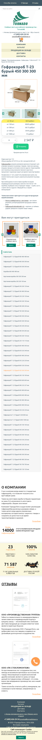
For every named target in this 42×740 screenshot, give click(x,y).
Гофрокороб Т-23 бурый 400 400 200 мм (16, 459)
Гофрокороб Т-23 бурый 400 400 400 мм (16, 256)
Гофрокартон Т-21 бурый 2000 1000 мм (16, 420)
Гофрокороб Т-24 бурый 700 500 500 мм (16, 311)
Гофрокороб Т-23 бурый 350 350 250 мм (16, 439)
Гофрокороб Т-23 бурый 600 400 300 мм (16, 346)
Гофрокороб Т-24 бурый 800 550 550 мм (16, 365)
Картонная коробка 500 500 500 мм (15, 276)
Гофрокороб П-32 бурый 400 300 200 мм (16, 449)
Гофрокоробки (6, 164)
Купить (11, 245)
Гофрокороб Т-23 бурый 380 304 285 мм (16, 331)
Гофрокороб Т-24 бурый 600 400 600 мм (16, 390)
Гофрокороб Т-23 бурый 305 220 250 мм (16, 360)
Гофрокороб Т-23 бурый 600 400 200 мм (16, 355)
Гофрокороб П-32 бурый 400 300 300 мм (16, 454)
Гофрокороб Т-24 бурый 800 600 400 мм (16, 395)
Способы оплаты (10, 3)
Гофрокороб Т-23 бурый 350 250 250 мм (16, 410)
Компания (21, 44)
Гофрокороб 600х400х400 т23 (14, 206)
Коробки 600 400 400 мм (11, 271)
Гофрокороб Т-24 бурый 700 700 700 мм (16, 464)
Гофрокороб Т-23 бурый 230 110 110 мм (16, 341)
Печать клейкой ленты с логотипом (17, 200)
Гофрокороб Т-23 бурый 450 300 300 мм (16, 370)
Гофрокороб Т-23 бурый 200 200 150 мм (16, 286)
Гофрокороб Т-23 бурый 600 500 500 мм (16, 321)
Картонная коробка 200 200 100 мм (15, 281)
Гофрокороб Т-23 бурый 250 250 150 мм (16, 296)
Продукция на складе (21, 50)
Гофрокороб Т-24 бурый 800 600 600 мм (16, 380)
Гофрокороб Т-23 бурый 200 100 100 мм (16, 425)
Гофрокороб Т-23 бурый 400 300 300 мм (16, 261)
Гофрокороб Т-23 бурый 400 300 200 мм (16, 316)
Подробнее (36, 521)
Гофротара (7, 252)
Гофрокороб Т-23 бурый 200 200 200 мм (16, 326)
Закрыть (21, 737)
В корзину (22, 146)
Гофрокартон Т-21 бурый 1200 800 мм (16, 415)
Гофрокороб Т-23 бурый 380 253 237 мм (16, 385)
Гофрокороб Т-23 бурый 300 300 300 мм (16, 266)
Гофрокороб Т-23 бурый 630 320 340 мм (16, 350)
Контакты (21, 56)
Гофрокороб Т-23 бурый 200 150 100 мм (16, 375)
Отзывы (35, 3)
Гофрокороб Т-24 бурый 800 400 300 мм (16, 405)
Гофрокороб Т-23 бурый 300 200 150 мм (16, 336)
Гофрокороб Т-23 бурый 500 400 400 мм (16, 400)
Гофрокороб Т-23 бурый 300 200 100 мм (16, 301)
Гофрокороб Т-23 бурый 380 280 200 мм (16, 306)
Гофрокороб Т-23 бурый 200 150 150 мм (16, 469)
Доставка (21, 53)
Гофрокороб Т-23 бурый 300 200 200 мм (16, 430)
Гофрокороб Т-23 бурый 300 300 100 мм (16, 435)
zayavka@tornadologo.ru (21, 36)
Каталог (21, 47)
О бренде (24, 3)
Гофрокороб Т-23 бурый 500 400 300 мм (16, 291)
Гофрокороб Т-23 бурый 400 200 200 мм (16, 444)
